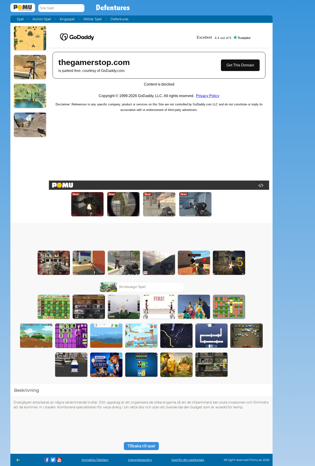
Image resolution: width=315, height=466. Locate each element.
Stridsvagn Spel (132, 287)
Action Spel (42, 19)
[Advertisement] (141, 235)
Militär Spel (92, 19)
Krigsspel (67, 19)
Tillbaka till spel (141, 446)
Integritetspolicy (140, 460)
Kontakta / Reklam (95, 460)
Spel (20, 19)
